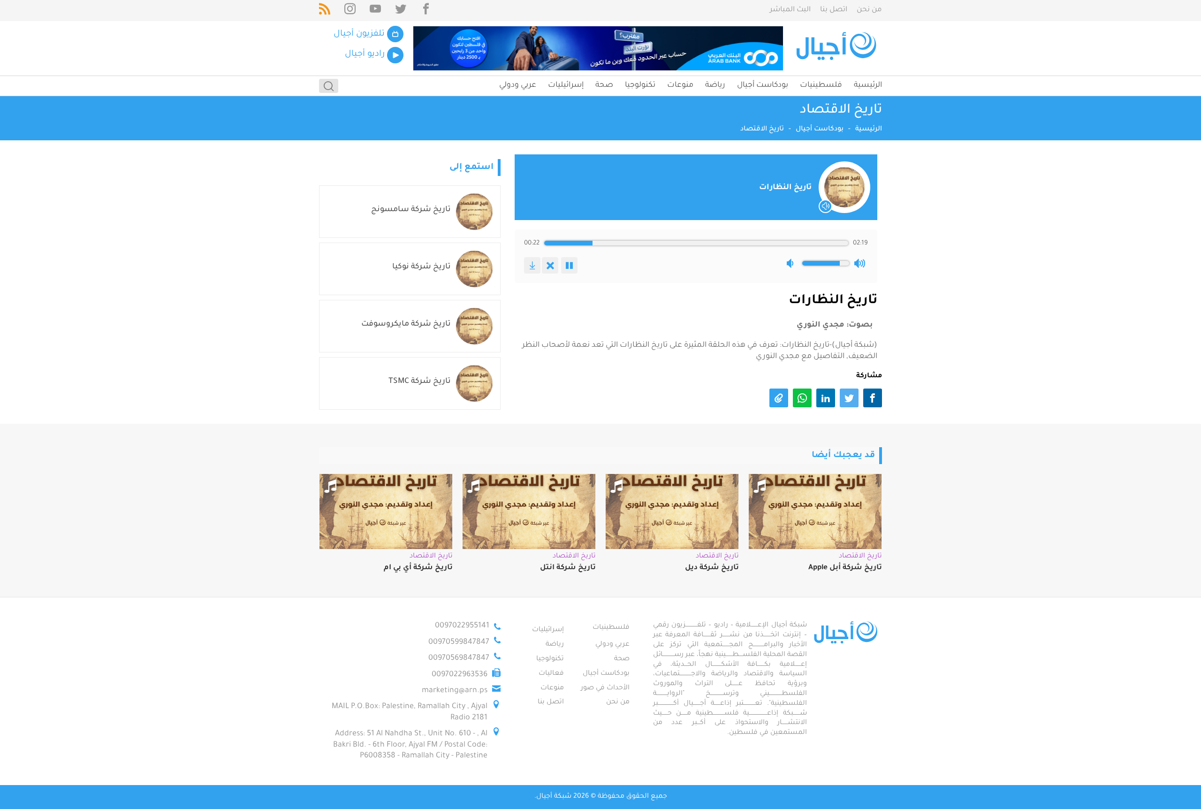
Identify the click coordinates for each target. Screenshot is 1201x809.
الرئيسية (868, 85)
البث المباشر (790, 10)
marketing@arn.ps (454, 691)
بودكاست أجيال (762, 85)
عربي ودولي (517, 85)
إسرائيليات (566, 85)
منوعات (680, 85)
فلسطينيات (821, 85)
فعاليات (551, 674)
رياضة (715, 85)
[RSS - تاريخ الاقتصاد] (324, 10)
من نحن (869, 10)
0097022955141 (462, 626)
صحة (604, 85)
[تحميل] (532, 265)
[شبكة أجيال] (837, 48)
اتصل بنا (833, 10)
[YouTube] (375, 10)
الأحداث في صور (605, 688)
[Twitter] (400, 10)
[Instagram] (350, 10)
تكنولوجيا (640, 85)
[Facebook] (426, 10)
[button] (792, 263)
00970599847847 (458, 642)
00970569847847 (458, 658)
